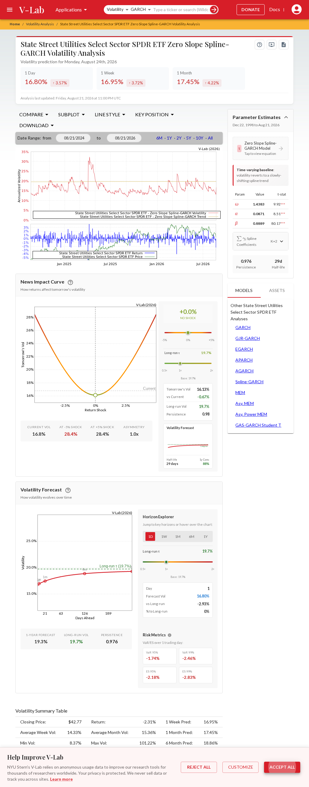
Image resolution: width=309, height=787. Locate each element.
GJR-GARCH (247, 338)
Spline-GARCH (249, 381)
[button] (260, 148)
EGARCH (244, 349)
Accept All (282, 767)
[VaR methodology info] (169, 635)
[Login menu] (295, 9)
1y (205, 536)
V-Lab (31, 10)
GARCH (242, 327)
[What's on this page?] (259, 44)
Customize (240, 767)
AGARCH (244, 370)
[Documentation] (283, 44)
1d (150, 536)
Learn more (61, 779)
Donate (250, 9)
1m (177, 536)
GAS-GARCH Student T (258, 425)
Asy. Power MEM (251, 414)
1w (164, 536)
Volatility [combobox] (115, 9)
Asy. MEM (244, 403)
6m (191, 536)
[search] (214, 9)
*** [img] (283, 204)
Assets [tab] (277, 290)
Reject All (199, 767)
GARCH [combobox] (138, 9)
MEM (240, 392)
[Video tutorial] (271, 44)
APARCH (244, 359)
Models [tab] (244, 290)
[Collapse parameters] (286, 117)
